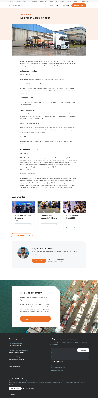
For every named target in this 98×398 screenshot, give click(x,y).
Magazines (34, 1)
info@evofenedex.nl (21, 1)
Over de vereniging (59, 1)
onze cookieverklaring (55, 382)
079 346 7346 (11, 1)
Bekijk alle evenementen (22, 235)
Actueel (51, 1)
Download (69, 1)
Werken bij (76, 1)
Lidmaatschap (78, 5)
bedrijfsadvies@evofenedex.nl (17, 352)
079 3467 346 (60, 260)
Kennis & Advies (54, 5)
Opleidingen (66, 5)
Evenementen (43, 1)
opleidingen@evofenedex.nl (16, 359)
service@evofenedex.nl (15, 345)
